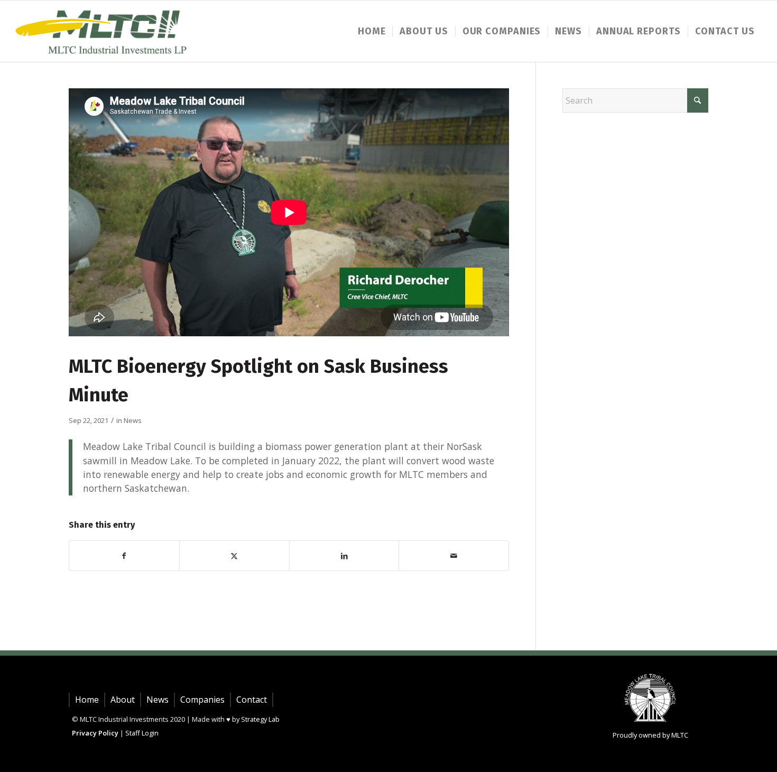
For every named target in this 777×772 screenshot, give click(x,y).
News (133, 420)
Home (87, 699)
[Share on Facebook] (124, 556)
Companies (202, 699)
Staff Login (142, 733)
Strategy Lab (260, 719)
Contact (251, 699)
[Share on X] (234, 556)
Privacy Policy (95, 733)
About (122, 699)
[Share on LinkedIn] (344, 556)
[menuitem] (372, 31)
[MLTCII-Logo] (103, 31)
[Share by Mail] (453, 556)
